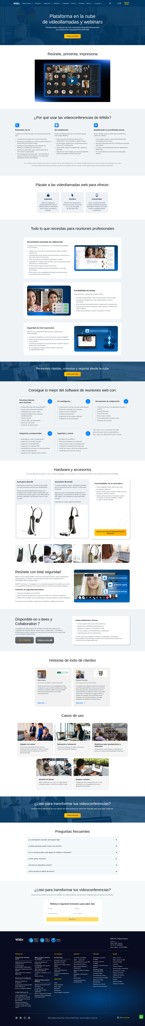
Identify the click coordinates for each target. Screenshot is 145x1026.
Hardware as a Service (99, 984)
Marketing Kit (96, 982)
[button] (72, 80)
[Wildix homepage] (16, 3)
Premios (115, 979)
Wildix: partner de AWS (119, 960)
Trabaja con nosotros (118, 975)
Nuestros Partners (118, 966)
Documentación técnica (80, 964)
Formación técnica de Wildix (100, 977)
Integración (66, 3)
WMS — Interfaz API (79, 960)
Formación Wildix (97, 973)
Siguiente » (72, 919)
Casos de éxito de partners (100, 986)
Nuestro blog (77, 978)
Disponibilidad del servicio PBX (82, 962)
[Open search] (110, 3)
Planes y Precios (117, 977)
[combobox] (75, 913)
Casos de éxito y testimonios (120, 968)
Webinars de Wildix (98, 979)
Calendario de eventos (119, 970)
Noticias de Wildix (117, 962)
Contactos (82, 3)
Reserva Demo (126, 3)
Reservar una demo (118, 972)
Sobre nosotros (117, 957)
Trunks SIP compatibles (80, 957)
